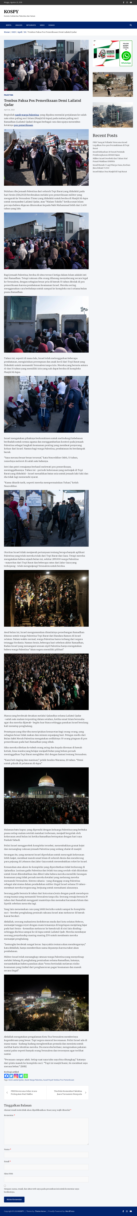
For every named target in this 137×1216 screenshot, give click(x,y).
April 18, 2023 (9, 109)
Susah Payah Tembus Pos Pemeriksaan (58, 1080)
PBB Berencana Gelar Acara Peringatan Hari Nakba (24, 1092)
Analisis (18, 25)
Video (42, 25)
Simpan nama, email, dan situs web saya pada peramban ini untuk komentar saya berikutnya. (41, 1190)
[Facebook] (123, 2)
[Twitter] (11, 1076)
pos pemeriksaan (23, 125)
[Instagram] (127, 2)
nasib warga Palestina (27, 114)
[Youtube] (131, 2)
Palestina (8, 95)
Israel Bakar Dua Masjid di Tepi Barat (110, 171)
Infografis (31, 25)
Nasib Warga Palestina (33, 1080)
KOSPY (11, 11)
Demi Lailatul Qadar (16, 1080)
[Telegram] (21, 1076)
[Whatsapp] (26, 1076)
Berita (8, 25)
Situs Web (8, 1173)
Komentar (9, 1115)
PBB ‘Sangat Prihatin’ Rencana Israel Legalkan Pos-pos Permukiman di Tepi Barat (111, 145)
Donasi (52, 25)
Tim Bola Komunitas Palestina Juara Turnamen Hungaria (68, 1092)
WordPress (69, 1211)
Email (7, 1161)
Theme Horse (40, 1211)
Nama (7, 1149)
